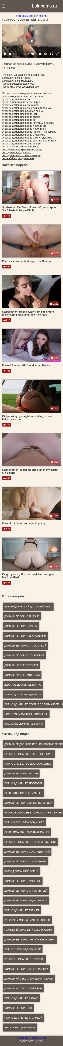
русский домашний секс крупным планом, (27, 107)
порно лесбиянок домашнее (24, 822)
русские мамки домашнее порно (27, 920)
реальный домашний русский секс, (33, 93)
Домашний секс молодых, (17, 80)
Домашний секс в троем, (16, 77)
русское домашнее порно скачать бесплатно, (29, 140)
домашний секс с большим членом (28, 978)
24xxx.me (41, 15)
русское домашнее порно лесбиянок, (24, 128)
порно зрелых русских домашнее (27, 763)
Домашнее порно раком (20, 626)
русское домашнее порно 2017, (20, 113)
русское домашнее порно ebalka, (21, 116)
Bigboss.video (24, 15)
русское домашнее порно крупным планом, (28, 122)
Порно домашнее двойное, (18, 83)
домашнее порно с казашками (25, 861)
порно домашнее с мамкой (23, 1017)
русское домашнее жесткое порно (28, 754)
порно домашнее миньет (21, 910)
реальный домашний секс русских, (23, 96)
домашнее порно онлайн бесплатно (29, 939)
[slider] (14, 54)
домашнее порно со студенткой (27, 851)
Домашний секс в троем (21, 665)
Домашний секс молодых (22, 675)
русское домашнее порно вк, (19, 119)
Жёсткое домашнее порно (22, 684)
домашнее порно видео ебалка (25, 900)
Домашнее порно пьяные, (29, 74)
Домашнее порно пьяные (21, 616)
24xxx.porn (23, 1037)
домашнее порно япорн (21, 773)
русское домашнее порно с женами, (23, 134)
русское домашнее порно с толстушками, (27, 137)
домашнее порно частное (22, 881)
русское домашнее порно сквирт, (21, 143)
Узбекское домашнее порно (23, 723)
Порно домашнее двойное (22, 694)
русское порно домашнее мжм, (20, 146)
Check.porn (39, 1037)
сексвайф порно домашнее (18, 158)
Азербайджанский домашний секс (28, 606)
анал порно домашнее (20, 1027)
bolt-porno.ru (44, 5)
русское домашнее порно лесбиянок (30, 841)
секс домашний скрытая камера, (21, 155)
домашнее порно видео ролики (26, 968)
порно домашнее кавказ (21, 998)
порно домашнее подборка (23, 783)
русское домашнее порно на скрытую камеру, (29, 131)
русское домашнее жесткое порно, (22, 110)
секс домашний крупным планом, (22, 149)
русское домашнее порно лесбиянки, (24, 125)
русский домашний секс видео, (20, 104)
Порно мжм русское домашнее (20, 86)
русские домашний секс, (16, 99)
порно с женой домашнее (22, 949)
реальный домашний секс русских (28, 929)
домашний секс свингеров (23, 988)
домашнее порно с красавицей (26, 890)
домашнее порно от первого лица (28, 802)
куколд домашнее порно (21, 871)
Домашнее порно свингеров (24, 655)
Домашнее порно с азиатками (25, 635)
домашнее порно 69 (18, 1008)
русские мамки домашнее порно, (21, 101)
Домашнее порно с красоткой (25, 645)
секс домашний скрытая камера (26, 832)
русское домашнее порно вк (24, 959)
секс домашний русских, (16, 152)
